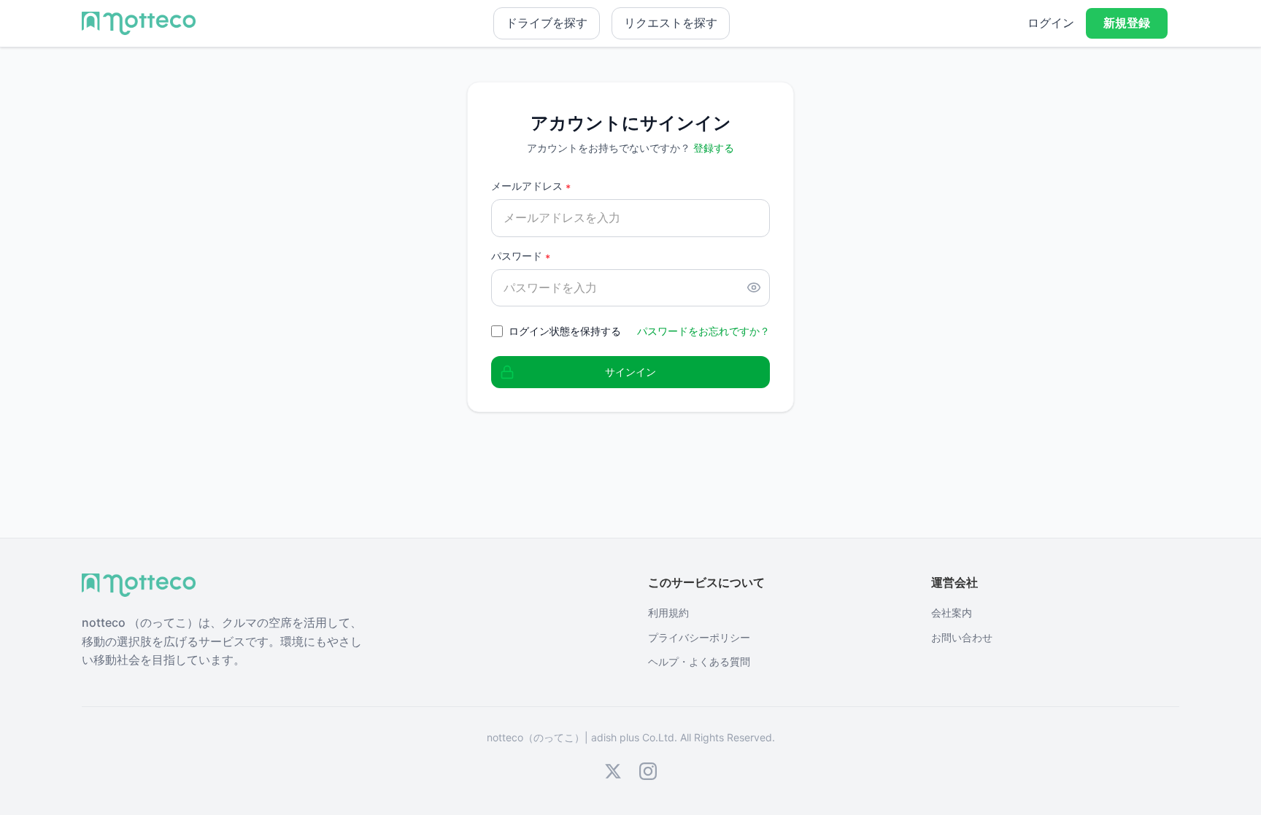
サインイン (630, 372)
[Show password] (754, 287)
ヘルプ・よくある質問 (699, 661)
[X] (613, 771)
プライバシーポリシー (699, 637)
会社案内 (951, 612)
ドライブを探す (546, 22)
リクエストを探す (670, 22)
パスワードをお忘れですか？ (703, 331)
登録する (713, 148)
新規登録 (1126, 22)
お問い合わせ (961, 637)
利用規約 (668, 612)
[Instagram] (648, 771)
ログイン (1050, 22)
